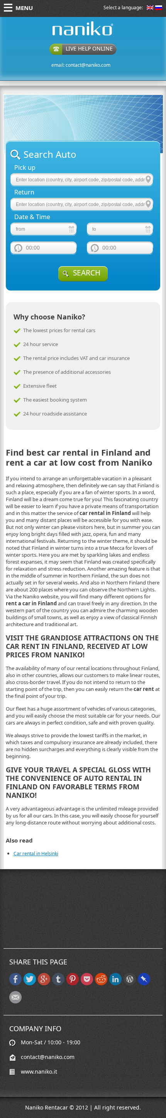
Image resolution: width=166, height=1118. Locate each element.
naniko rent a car (71, 35)
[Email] (15, 1001)
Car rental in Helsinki (36, 853)
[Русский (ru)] (158, 8)
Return (24, 192)
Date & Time (32, 217)
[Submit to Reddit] (101, 983)
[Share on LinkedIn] (115, 983)
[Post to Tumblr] (58, 983)
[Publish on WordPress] (130, 983)
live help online (89, 48)
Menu (24, 8)
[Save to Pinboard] (144, 983)
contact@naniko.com (88, 65)
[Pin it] (72, 983)
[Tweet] (30, 983)
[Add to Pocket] (87, 983)
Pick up (25, 168)
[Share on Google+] (44, 983)
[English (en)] (150, 8)
